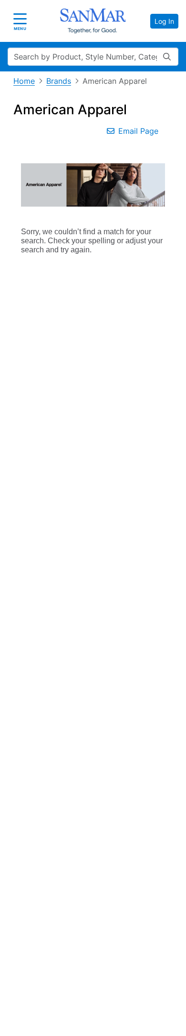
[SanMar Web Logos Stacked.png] (93, 21)
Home (24, 81)
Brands (58, 81)
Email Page (138, 131)
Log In (164, 21)
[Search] (167, 56)
